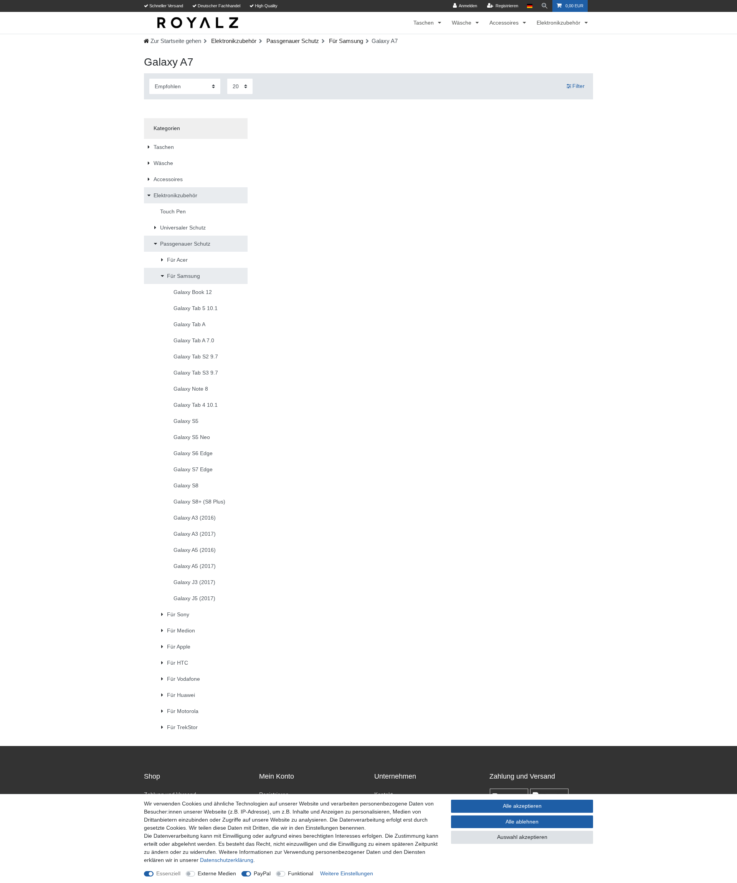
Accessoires (504, 23)
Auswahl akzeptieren (522, 837)
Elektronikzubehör (559, 23)
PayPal (262, 873)
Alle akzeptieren (522, 806)
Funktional (300, 873)
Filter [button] (578, 86)
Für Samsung (345, 41)
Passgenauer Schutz (292, 41)
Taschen (424, 23)
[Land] (529, 6)
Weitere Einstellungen (346, 873)
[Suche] (544, 6)
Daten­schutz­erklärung (226, 860)
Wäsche (462, 23)
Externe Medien (217, 873)
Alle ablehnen (522, 822)
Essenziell (168, 873)
